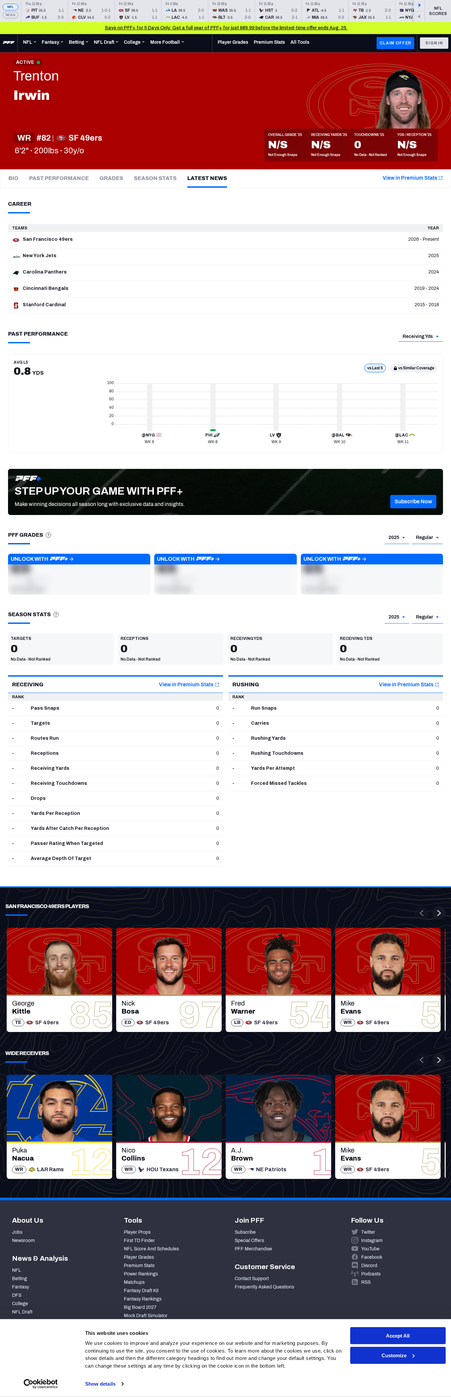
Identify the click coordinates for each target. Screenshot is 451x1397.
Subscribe (245, 1232)
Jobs (17, 1232)
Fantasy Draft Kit (141, 1290)
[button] (413, 501)
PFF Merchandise (253, 1248)
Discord (369, 1265)
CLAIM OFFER (395, 43)
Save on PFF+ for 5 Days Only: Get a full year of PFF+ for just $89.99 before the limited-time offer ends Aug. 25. (226, 27)
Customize (394, 1355)
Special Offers (249, 1240)
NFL (10, 7)
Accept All (398, 1336)
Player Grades (139, 1257)
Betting (19, 1278)
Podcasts (371, 1273)
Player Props (137, 1232)
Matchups (134, 1282)
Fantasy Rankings (143, 1298)
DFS (16, 1295)
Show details (100, 1384)
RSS (366, 1282)
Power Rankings (141, 1273)
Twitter (368, 1232)
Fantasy (20, 1286)
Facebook (371, 1257)
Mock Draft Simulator (146, 1315)
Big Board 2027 (140, 1307)
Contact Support (252, 1278)
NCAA (10, 15)
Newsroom (23, 1240)
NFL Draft (22, 1312)
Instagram (372, 1240)
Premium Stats (139, 1265)
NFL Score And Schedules (151, 1248)
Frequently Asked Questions (264, 1286)
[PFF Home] (9, 43)
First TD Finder (139, 1240)
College (20, 1303)
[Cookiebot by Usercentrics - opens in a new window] (40, 1384)
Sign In (434, 43)
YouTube (370, 1248)
